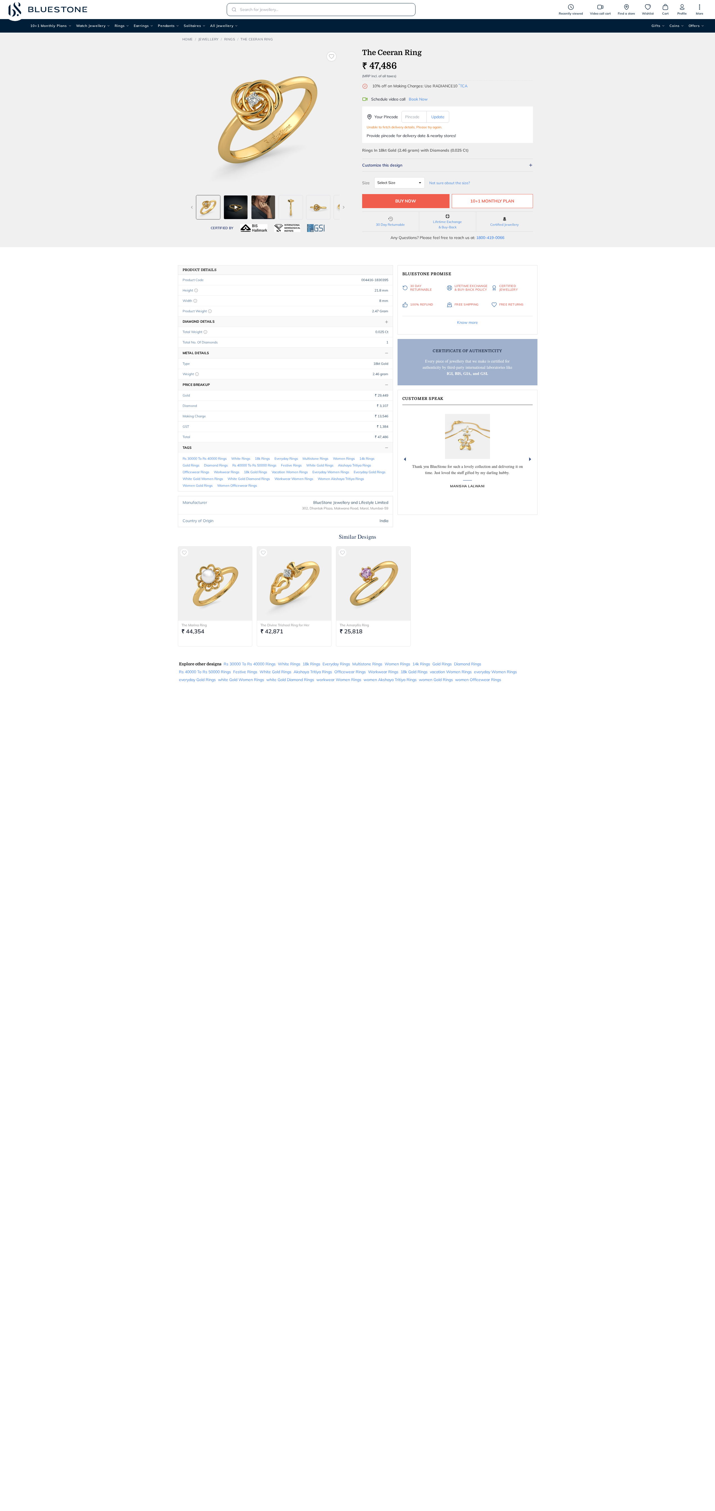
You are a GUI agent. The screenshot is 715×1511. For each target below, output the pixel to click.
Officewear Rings (196, 472)
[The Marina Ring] (215, 584)
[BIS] (254, 228)
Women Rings (344, 458)
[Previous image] (192, 207)
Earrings (141, 26)
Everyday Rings (286, 458)
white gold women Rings (203, 479)
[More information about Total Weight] (205, 332)
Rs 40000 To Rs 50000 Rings (254, 465)
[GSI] (315, 228)
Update (437, 116)
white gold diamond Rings (249, 479)
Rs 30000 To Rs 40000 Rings (205, 458)
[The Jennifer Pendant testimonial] (467, 436)
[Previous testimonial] (404, 459)
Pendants (166, 26)
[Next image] (344, 207)
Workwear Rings (226, 472)
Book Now (418, 99)
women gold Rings (198, 485)
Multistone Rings (315, 458)
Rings (120, 26)
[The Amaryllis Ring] (373, 584)
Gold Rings (191, 465)
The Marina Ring (194, 625)
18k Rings (262, 458)
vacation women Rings (290, 472)
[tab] (208, 207)
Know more (467, 322)
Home (187, 39)
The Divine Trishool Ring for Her (284, 625)
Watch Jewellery (91, 26)
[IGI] (287, 228)
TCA (462, 85)
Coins (674, 26)
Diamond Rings (216, 465)
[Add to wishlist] (331, 56)
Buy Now (405, 201)
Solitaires (192, 26)
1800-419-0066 (490, 237)
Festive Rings (291, 465)
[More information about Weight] (197, 374)
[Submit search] (232, 9)
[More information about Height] (196, 290)
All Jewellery (221, 26)
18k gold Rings (255, 472)
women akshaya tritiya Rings (341, 479)
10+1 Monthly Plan (492, 201)
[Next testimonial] (530, 459)
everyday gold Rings (369, 472)
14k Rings (366, 458)
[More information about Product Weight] (210, 311)
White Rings (240, 458)
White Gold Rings (319, 465)
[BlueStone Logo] (47, 9)
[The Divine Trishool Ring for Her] (294, 584)
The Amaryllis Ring (354, 625)
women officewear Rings (237, 485)
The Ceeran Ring (256, 39)
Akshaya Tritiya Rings (354, 465)
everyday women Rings (330, 472)
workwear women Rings (293, 479)
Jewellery (208, 39)
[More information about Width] (195, 301)
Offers (694, 26)
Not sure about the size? (449, 183)
